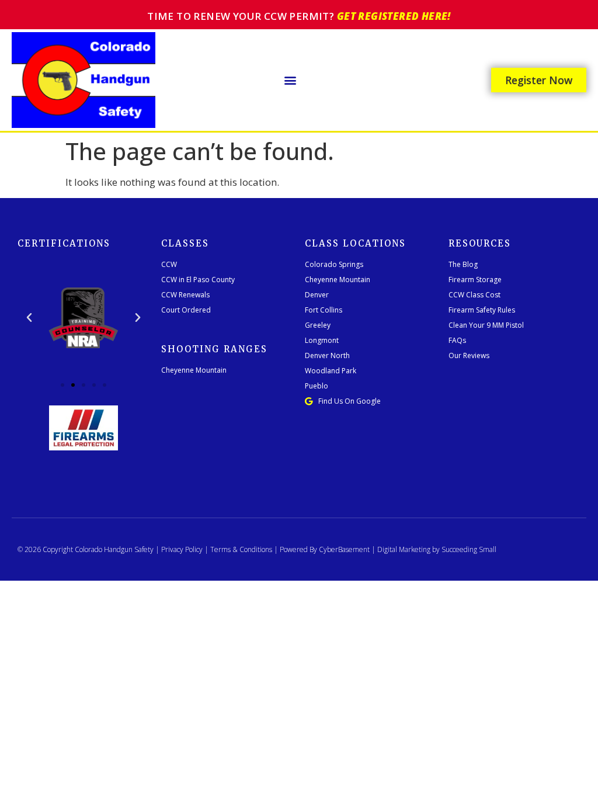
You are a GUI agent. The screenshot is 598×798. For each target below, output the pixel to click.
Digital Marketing (403, 549)
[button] (290, 79)
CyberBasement (344, 549)
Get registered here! (394, 16)
